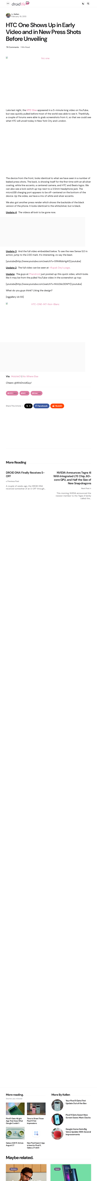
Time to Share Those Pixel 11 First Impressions (35, 1121)
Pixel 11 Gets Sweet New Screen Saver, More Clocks (78, 1116)
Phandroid (34, 274)
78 (12, 47)
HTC (13, 393)
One (37, 393)
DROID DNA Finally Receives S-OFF (25, 474)
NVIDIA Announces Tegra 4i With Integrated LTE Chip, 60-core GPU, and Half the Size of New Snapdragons (72, 478)
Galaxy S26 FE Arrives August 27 (14, 1144)
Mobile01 (16, 376)
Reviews (13, 1169)
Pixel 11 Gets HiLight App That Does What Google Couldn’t (14, 1121)
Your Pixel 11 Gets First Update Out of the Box (76, 1102)
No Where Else (30, 376)
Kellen (16, 14)
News (57, 1169)
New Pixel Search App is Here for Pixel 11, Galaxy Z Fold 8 (36, 1145)
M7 (25, 393)
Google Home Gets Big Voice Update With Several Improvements (78, 1132)
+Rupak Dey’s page (59, 267)
